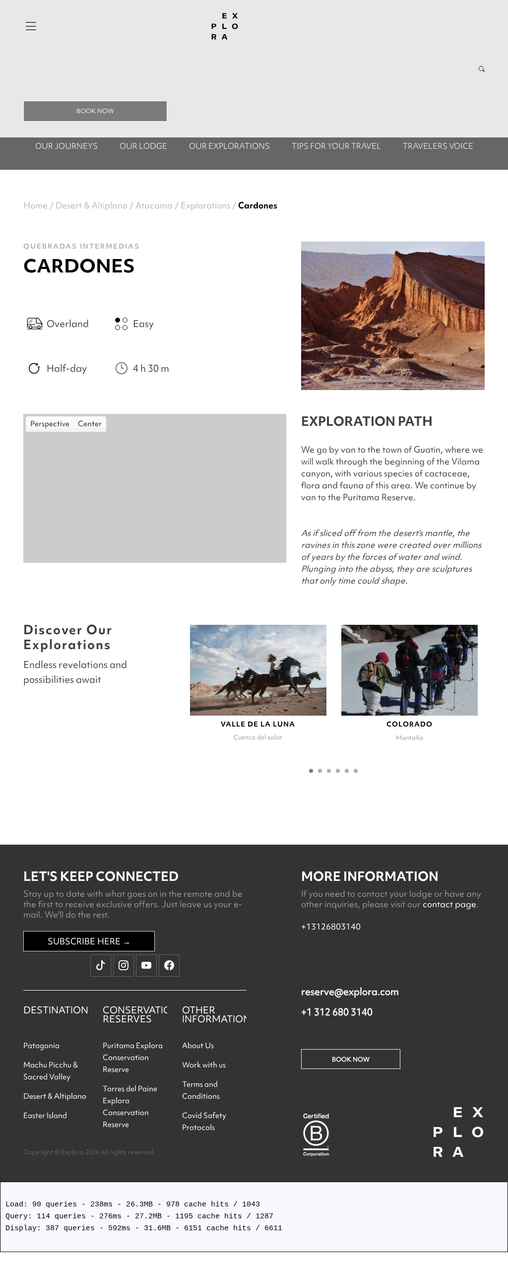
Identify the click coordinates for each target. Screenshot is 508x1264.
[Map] (154, 488)
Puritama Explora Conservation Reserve (133, 1057)
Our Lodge (143, 145)
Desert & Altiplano (91, 205)
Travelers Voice (438, 145)
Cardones (257, 205)
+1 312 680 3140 (337, 1011)
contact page (449, 904)
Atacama (154, 205)
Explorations (205, 205)
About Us (198, 1046)
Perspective (49, 424)
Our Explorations (229, 145)
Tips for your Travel (336, 145)
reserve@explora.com (350, 991)
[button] (311, 771)
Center (90, 424)
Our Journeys (66, 145)
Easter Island (45, 1116)
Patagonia (41, 1046)
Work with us (204, 1065)
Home (35, 205)
